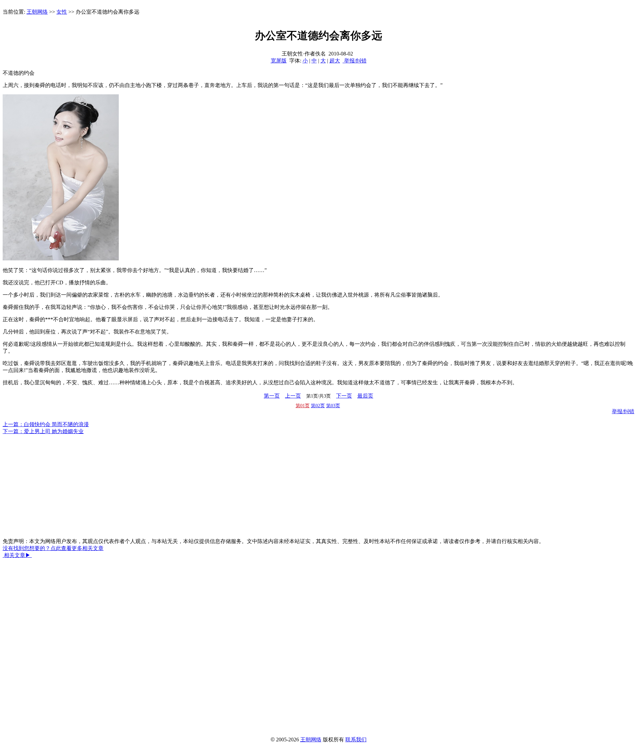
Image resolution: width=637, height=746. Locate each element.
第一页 (272, 396)
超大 (334, 60)
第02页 (318, 405)
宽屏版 (279, 60)
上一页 (293, 396)
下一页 (344, 396)
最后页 (365, 396)
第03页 (333, 405)
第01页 (303, 405)
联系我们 (356, 739)
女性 (61, 12)
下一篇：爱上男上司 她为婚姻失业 (43, 431)
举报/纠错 (355, 60)
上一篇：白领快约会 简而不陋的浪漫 (46, 424)
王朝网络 (37, 12)
